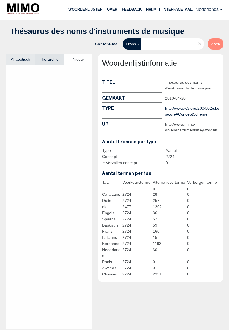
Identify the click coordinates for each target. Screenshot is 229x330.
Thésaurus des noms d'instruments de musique (97, 31)
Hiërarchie (49, 59)
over (112, 9)
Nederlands (207, 9)
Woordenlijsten (85, 9)
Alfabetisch (20, 59)
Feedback (132, 9)
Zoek (215, 44)
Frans (131, 44)
